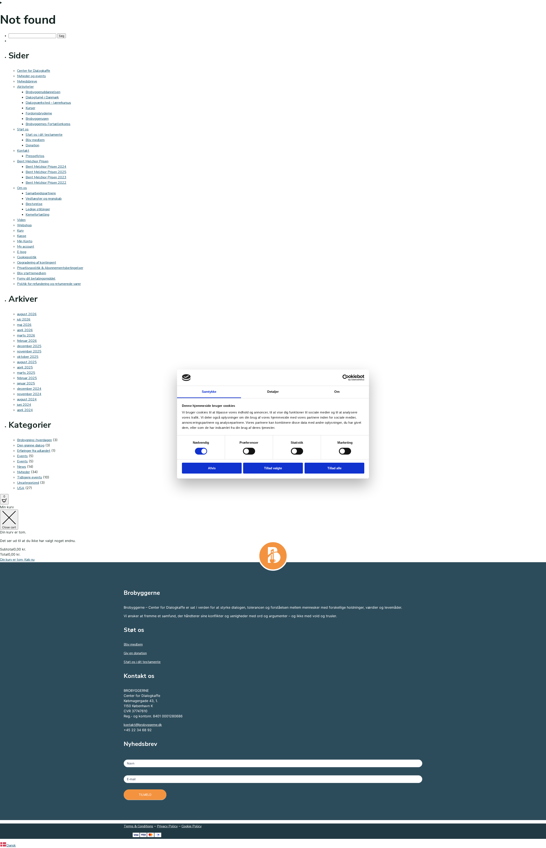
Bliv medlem (35, 140)
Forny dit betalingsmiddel (36, 278)
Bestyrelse (34, 204)
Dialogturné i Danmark (42, 97)
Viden (21, 220)
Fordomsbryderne (39, 113)
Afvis (212, 468)
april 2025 (25, 367)
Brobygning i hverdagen (34, 440)
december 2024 (29, 388)
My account (25, 246)
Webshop (24, 225)
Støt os (23, 129)
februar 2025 (27, 378)
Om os (22, 188)
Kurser (30, 108)
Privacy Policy (167, 826)
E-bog (21, 252)
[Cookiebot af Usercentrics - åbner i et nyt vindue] (345, 377)
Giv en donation (135, 653)
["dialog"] (273, 533)
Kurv (20, 230)
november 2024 (29, 394)
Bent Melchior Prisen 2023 (46, 177)
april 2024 (25, 410)
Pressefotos (35, 156)
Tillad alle (334, 468)
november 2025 (29, 351)
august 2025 (27, 362)
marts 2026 (26, 335)
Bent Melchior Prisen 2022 (46, 182)
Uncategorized (28, 482)
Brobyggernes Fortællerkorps (48, 124)
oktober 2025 (27, 356)
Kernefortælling (37, 214)
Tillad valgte (273, 468)
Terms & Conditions (138, 826)
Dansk (11, 845)
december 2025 (29, 346)
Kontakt (23, 150)
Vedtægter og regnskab (44, 198)
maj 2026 (24, 324)
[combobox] (273, 845)
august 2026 (27, 314)
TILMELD (145, 794)
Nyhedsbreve (27, 81)
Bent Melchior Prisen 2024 (46, 166)
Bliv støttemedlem (31, 273)
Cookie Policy (192, 826)
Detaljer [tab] (273, 391)
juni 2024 (24, 404)
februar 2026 (27, 340)
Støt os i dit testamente (44, 134)
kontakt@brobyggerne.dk (143, 724)
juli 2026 (23, 319)
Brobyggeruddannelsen (43, 92)
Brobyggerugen (37, 118)
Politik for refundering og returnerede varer (49, 284)
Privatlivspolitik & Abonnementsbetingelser (50, 268)
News (21, 466)
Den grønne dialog (30, 445)
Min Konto (24, 241)
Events (22, 456)
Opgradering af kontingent (36, 262)
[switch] (249, 451)
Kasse (21, 236)
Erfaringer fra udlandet (33, 450)
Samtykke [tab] (209, 391)
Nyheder (23, 472)
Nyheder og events (31, 76)
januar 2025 (26, 383)
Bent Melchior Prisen (32, 161)
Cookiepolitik (26, 257)
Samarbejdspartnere (41, 193)
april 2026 (25, 330)
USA (20, 488)
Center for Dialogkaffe (33, 70)
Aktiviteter (25, 86)
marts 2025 (26, 372)
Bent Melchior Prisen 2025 (46, 172)
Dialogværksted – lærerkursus (48, 102)
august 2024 (27, 399)
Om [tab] (337, 391)
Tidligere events (29, 477)
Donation (32, 145)
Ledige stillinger (38, 209)
